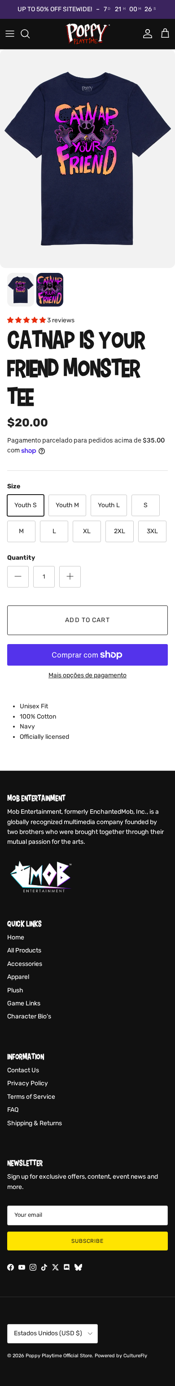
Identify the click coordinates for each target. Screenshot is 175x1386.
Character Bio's (29, 1016)
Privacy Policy (27, 1083)
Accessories (24, 964)
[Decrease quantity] (18, 577)
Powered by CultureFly (121, 1356)
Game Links (23, 1003)
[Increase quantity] (70, 577)
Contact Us (23, 1070)
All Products (24, 950)
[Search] (29, 34)
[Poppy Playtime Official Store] (87, 33)
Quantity (21, 557)
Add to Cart (87, 620)
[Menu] (10, 34)
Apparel (18, 977)
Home (15, 937)
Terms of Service (31, 1097)
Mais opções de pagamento (87, 675)
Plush (15, 990)
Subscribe (87, 1241)
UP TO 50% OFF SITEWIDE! (55, 9)
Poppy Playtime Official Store (59, 1356)
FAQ (12, 1110)
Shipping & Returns (34, 1123)
